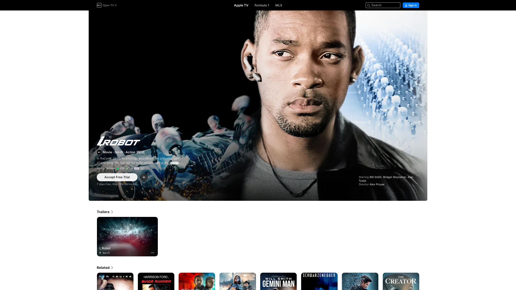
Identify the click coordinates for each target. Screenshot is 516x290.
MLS (278, 5)
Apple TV (241, 5)
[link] (105, 212)
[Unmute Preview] (416, 18)
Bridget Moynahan (394, 177)
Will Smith (375, 177)
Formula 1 (262, 5)
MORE (174, 163)
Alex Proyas (377, 184)
